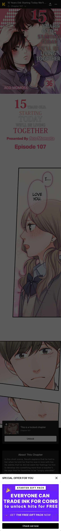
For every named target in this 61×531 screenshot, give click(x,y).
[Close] (56, 478)
